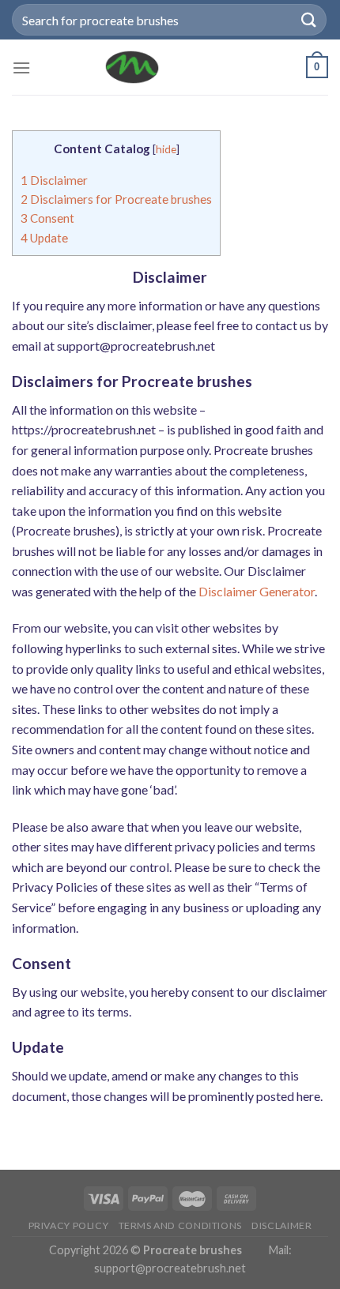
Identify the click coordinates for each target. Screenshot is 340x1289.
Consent (47, 218)
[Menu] (21, 67)
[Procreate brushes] (132, 67)
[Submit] (309, 19)
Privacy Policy (68, 1225)
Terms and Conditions (180, 1225)
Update (44, 238)
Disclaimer (54, 180)
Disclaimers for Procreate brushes (116, 199)
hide (166, 149)
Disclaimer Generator (256, 591)
